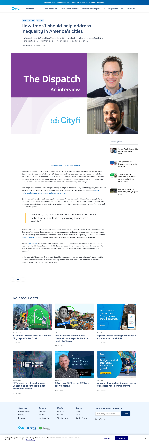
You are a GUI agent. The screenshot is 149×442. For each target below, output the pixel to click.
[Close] (146, 438)
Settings (107, 438)
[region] (74, 438)
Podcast (40, 20)
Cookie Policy (30, 440)
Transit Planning (28, 20)
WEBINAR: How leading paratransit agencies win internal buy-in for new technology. (74, 3)
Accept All (121, 438)
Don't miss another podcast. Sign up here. (64, 165)
